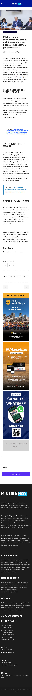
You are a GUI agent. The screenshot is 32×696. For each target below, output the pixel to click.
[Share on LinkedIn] (13, 261)
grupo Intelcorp (16, 516)
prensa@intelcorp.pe (7, 652)
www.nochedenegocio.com (9, 592)
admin (21, 52)
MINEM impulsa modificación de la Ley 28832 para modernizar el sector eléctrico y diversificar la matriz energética (17, 131)
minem (25, 276)
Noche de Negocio (20, 543)
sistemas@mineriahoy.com (9, 665)
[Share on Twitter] (11, 261)
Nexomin (13, 540)
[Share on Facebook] (8, 261)
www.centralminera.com (8, 572)
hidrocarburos (14, 276)
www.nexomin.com (15, 610)
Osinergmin (19, 77)
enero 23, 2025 (9, 52)
